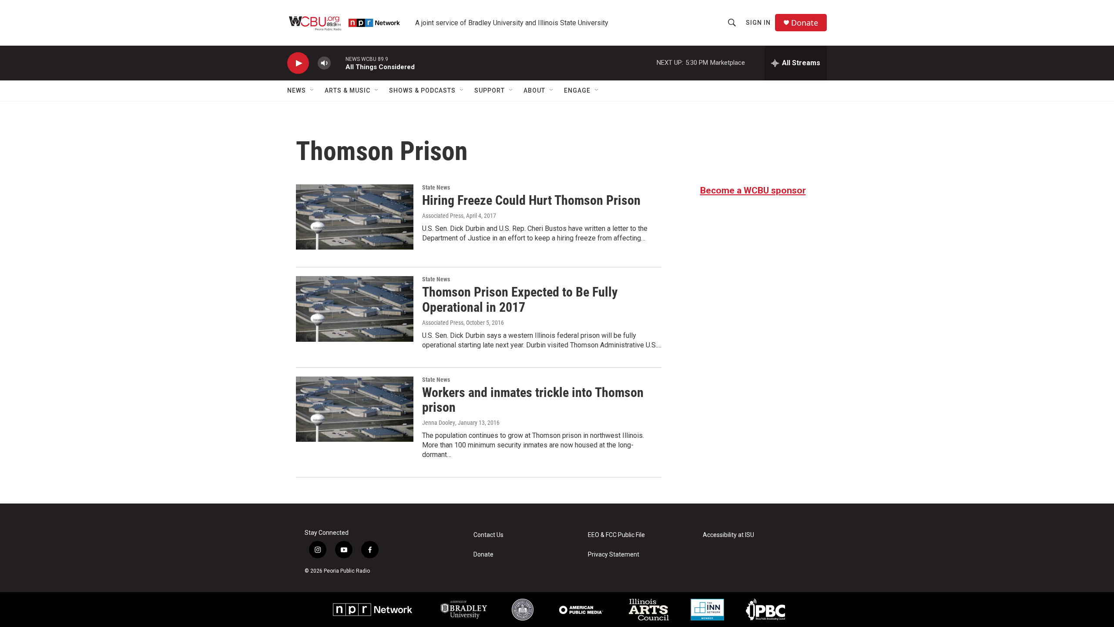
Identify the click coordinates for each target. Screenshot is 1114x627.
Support (489, 90)
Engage (577, 90)
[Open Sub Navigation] (312, 90)
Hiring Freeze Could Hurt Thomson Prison (531, 200)
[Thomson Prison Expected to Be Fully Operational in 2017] (354, 308)
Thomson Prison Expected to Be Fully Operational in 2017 (519, 299)
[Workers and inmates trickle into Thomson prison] (354, 409)
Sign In (758, 22)
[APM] (581, 609)
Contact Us (488, 535)
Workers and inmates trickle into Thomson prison (533, 400)
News (296, 90)
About (534, 90)
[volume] (324, 63)
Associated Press (442, 215)
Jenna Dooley (438, 422)
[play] (298, 63)
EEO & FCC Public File (616, 535)
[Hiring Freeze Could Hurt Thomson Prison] (354, 217)
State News (436, 187)
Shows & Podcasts (422, 90)
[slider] (338, 62)
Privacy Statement (613, 554)
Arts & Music (347, 90)
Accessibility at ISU (728, 535)
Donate (804, 22)
